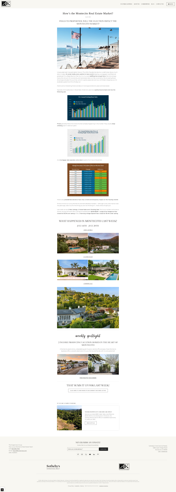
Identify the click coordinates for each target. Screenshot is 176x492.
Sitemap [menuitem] (82, 485)
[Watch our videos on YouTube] (90, 454)
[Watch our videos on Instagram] (82, 454)
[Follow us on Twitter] (86, 454)
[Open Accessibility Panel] (2, 489)
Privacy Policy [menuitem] (71, 485)
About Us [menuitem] (136, 4)
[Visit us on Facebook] (78, 454)
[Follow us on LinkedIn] (94, 454)
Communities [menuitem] (145, 4)
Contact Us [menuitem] (159, 4)
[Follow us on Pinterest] (98, 454)
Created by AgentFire (103, 485)
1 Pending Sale (88, 283)
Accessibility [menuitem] (77, 485)
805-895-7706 (16, 448)
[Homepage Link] (6, 4)
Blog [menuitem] (152, 4)
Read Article (91, 423)
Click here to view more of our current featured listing (88, 390)
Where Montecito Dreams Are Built (98, 412)
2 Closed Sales (88, 257)
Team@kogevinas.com (20, 450)
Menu (171, 4)
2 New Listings (88, 230)
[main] (88, 218)
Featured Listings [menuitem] (126, 4)
